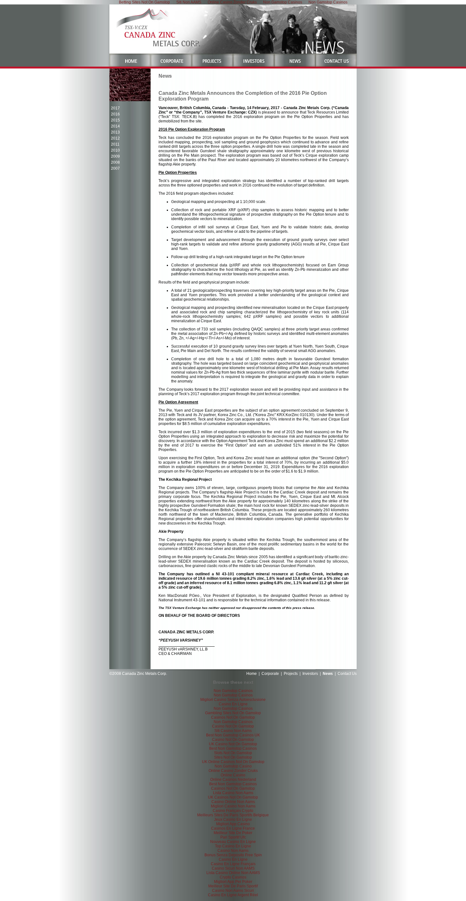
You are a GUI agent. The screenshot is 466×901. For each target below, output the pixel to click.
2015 (115, 120)
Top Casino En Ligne (233, 846)
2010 (115, 150)
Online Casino (233, 775)
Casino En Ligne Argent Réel (233, 895)
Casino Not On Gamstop (233, 726)
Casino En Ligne (233, 704)
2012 (115, 138)
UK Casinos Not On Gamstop (233, 797)
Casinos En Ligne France (233, 828)
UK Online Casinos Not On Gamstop (233, 762)
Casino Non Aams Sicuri (233, 890)
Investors (310, 673)
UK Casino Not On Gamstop (233, 744)
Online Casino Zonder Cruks (233, 770)
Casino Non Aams (233, 850)
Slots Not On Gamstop (233, 753)
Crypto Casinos (233, 877)
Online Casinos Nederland (233, 779)
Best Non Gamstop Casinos (233, 748)
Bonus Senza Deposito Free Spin (233, 855)
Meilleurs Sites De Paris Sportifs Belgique (233, 815)
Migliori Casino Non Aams (233, 806)
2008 (115, 162)
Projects (291, 673)
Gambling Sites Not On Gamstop (233, 713)
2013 (115, 132)
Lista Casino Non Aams (233, 793)
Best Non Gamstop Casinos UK (233, 735)
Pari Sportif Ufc (233, 837)
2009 (115, 156)
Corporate (270, 673)
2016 (115, 114)
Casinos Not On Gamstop (233, 717)
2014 (115, 126)
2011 (115, 144)
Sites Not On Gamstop (233, 757)
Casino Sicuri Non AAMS (233, 868)
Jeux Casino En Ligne (233, 819)
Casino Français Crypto (233, 810)
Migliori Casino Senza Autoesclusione (233, 699)
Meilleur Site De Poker (233, 833)
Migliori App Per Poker (233, 881)
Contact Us (347, 673)
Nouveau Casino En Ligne (233, 841)
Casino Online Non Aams (233, 802)
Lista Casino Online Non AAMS (233, 873)
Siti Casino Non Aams (233, 730)
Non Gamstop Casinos (233, 691)
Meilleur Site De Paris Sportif (233, 886)
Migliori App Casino (233, 824)
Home (251, 673)
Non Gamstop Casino (233, 766)
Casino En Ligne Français (233, 864)
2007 (115, 168)
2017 (115, 108)
